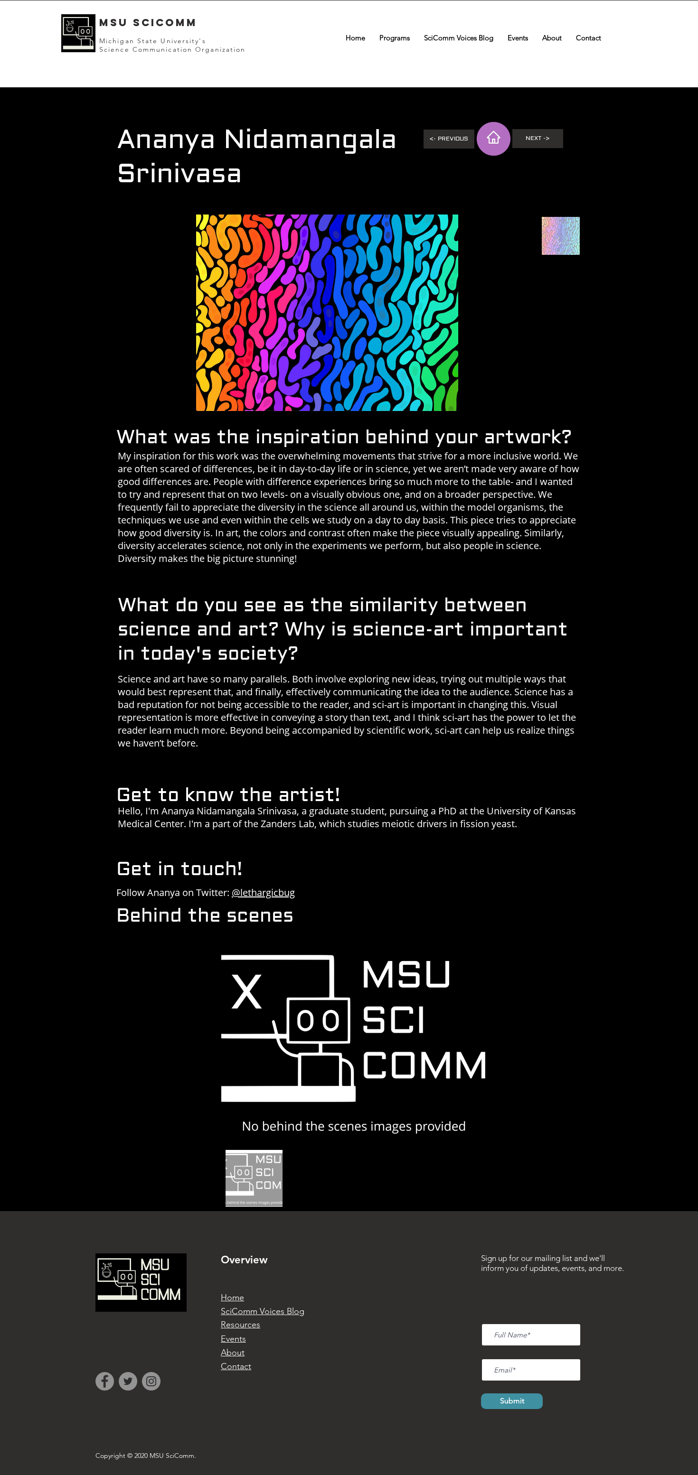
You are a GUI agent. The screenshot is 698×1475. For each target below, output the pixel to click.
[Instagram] (151, 1381)
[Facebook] (104, 1381)
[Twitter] (128, 1381)
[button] (394, 37)
